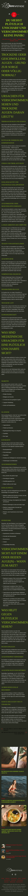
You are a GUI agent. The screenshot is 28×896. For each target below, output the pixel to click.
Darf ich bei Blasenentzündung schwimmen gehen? (13, 801)
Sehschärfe (12, 40)
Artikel (14, 39)
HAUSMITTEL (7, 880)
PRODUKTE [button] (13, 880)
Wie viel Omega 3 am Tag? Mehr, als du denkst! (15, 729)
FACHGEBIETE (14, 878)
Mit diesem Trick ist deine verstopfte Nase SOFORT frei (12, 733)
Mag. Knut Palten (6, 39)
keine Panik (23, 39)
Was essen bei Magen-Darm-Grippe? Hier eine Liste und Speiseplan (11, 831)
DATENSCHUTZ (19, 881)
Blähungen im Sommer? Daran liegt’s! (14, 844)
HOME (2, 878)
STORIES (24, 878)
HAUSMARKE (20, 880)
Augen (19, 39)
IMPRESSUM (12, 881)
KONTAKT (6, 881)
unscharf (16, 40)
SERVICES (7, 878)
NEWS (19, 878)
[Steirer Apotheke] (12, 7)
